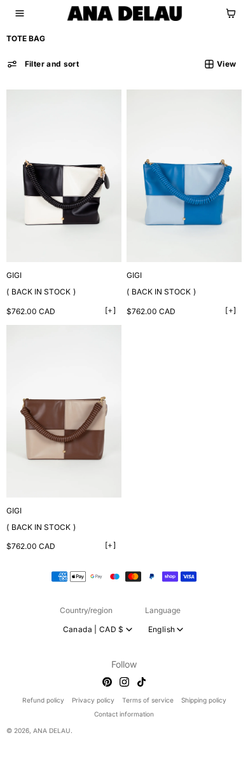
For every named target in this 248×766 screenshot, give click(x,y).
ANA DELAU (52, 730)
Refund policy (40, 700)
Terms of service (144, 700)
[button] (19, 13)
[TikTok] (138, 682)
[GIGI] (62, 173)
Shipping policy (200, 700)
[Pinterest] (104, 682)
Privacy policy (90, 700)
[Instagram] (121, 682)
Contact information (121, 714)
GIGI (14, 270)
